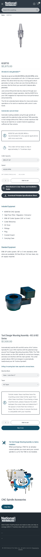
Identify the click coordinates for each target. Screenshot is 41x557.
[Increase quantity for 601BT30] (8, 180)
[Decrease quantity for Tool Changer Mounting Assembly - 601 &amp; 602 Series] (3, 422)
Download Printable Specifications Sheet (22, 195)
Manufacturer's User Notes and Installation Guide (21, 188)
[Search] (37, 10)
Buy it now (20, 428)
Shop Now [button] (7, 507)
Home (3, 15)
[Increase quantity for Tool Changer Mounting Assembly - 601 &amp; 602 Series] (8, 422)
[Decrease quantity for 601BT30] (3, 180)
